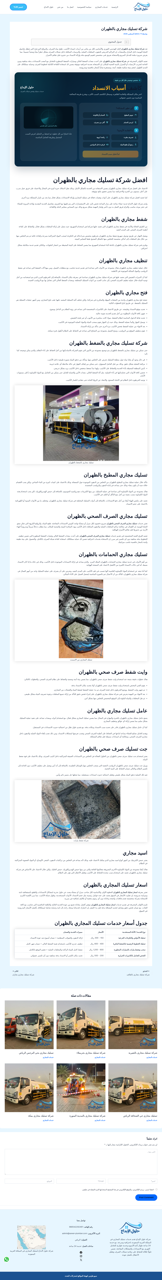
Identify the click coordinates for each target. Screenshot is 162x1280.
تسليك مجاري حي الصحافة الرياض (140, 1115)
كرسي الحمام (128, 122)
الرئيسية (114, 7)
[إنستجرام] (81, 1257)
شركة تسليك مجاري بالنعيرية (143, 1052)
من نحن (60, 7)
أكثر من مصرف (99, 122)
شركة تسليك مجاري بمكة (41, 1115)
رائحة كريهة (101, 137)
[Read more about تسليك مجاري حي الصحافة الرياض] (132, 1087)
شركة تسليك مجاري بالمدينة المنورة (87, 1115)
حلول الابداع (48, 7)
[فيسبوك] (81, 1253)
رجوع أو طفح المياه (126, 144)
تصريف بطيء (128, 137)
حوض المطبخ (128, 115)
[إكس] (81, 1260)
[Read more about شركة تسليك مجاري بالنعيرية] (132, 1024)
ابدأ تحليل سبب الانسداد (111, 154)
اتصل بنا (70, 7)
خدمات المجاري (101, 7)
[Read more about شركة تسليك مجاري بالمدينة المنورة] (81, 1087)
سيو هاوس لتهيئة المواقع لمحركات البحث (81, 1276)
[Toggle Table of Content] (125, 42)
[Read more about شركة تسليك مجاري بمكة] (29, 1087)
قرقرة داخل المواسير (97, 144)
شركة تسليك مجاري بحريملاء (91, 1052)
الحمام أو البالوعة (99, 115)
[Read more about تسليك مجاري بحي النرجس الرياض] (29, 1024)
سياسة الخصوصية (84, 7)
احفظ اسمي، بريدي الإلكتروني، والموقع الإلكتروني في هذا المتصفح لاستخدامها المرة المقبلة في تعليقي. (118, 1190)
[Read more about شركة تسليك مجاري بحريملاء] (81, 1024)
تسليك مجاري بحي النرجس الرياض (36, 1052)
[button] (18, 7)
